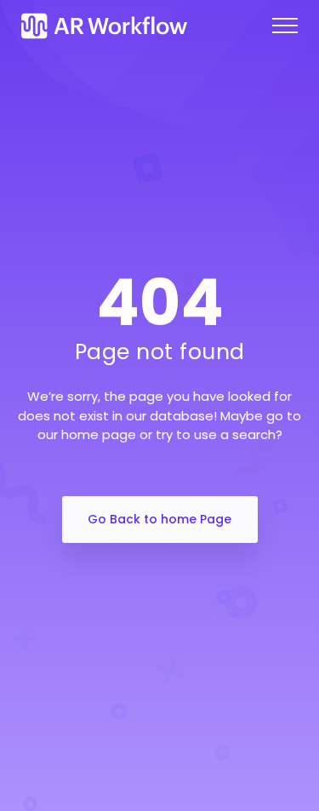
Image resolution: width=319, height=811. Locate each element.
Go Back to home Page (159, 519)
